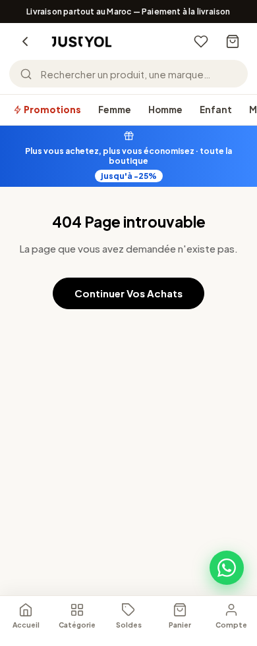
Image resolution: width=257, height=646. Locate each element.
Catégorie (77, 624)
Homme (165, 109)
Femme (114, 109)
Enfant (216, 109)
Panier (180, 624)
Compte (231, 624)
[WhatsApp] (227, 568)
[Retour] (25, 41)
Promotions (51, 109)
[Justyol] (82, 42)
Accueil (26, 624)
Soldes (129, 624)
